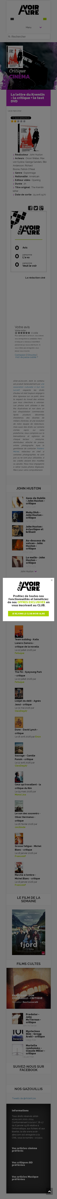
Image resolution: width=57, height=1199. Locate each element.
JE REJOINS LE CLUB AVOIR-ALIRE (28, 614)
